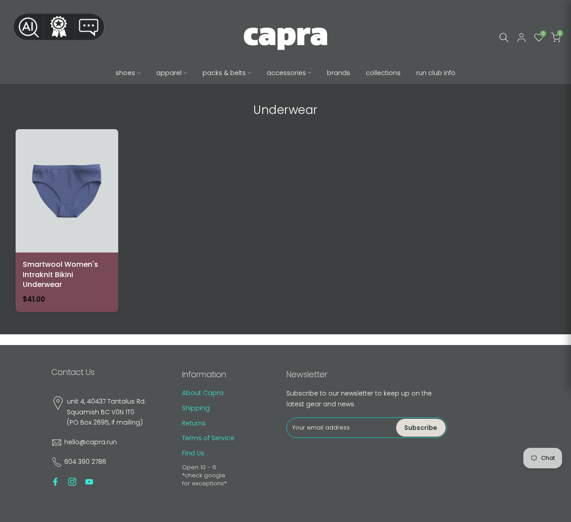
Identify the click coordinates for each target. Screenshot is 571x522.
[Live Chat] (89, 26)
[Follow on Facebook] (55, 481)
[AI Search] (28, 26)
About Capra (202, 392)
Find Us (193, 453)
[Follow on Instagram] (72, 481)
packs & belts (224, 72)
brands (338, 72)
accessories (286, 72)
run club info (435, 72)
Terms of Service (208, 438)
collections (383, 72)
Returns (194, 423)
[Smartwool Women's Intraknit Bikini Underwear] (67, 220)
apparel (169, 72)
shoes (125, 72)
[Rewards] (59, 26)
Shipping (196, 408)
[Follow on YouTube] (89, 481)
